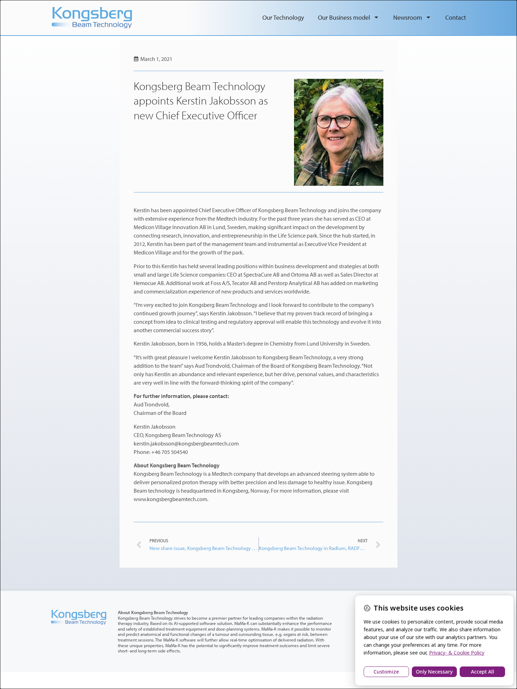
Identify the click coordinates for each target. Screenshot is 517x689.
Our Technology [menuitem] (283, 17)
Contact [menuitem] (455, 17)
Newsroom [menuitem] (407, 17)
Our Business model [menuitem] (344, 17)
